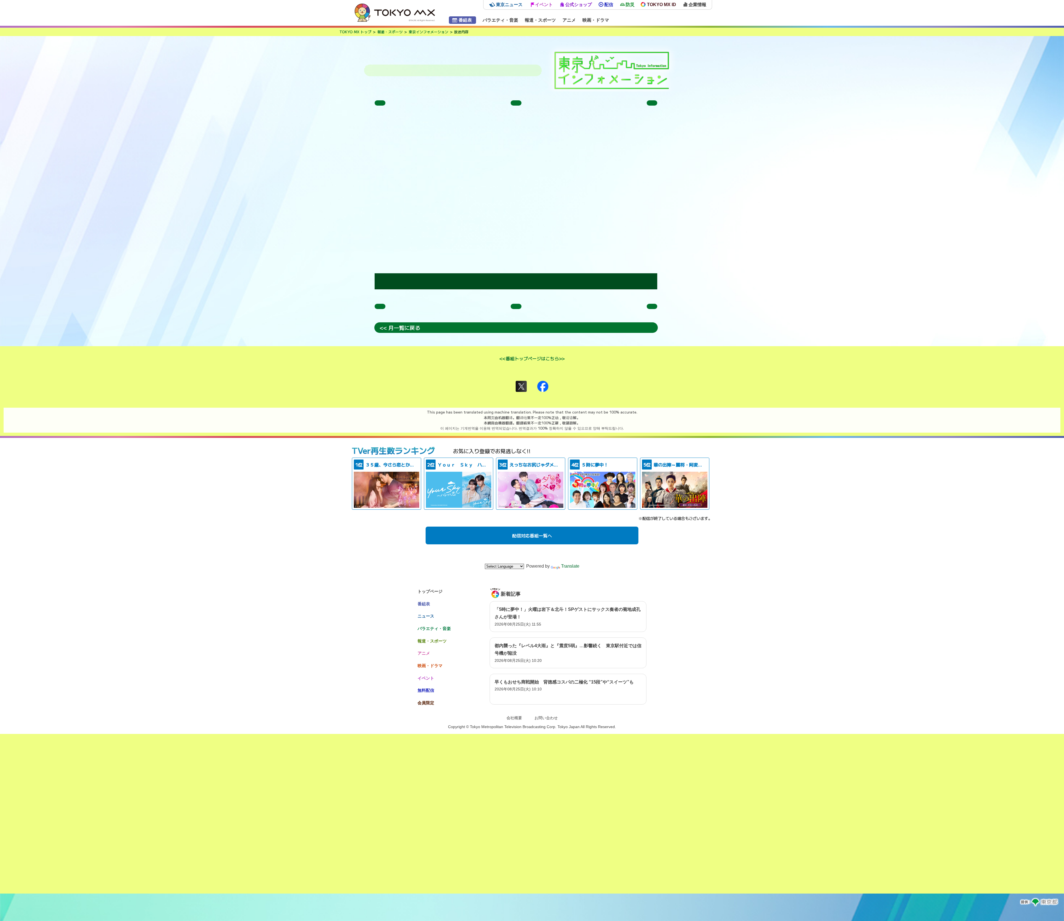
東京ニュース (509, 4)
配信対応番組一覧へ (532, 535)
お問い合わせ (546, 718)
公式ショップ (578, 4)
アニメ (569, 20)
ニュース (426, 616)
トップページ (430, 591)
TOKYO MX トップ (355, 31)
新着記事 (511, 594)
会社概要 (514, 718)
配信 (608, 4)
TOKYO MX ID (661, 4)
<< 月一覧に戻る (400, 327)
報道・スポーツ (540, 20)
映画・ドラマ (595, 20)
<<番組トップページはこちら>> (532, 358)
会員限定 (426, 702)
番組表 (465, 20)
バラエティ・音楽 (500, 20)
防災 (630, 4)
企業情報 (697, 4)
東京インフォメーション (428, 31)
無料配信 (426, 690)
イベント (544, 4)
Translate (570, 566)
